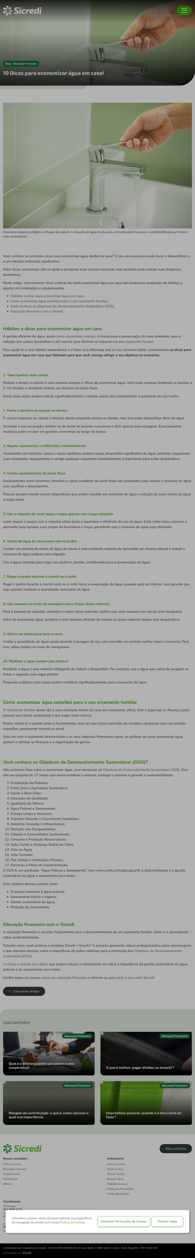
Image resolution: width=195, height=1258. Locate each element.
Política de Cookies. (73, 1222)
